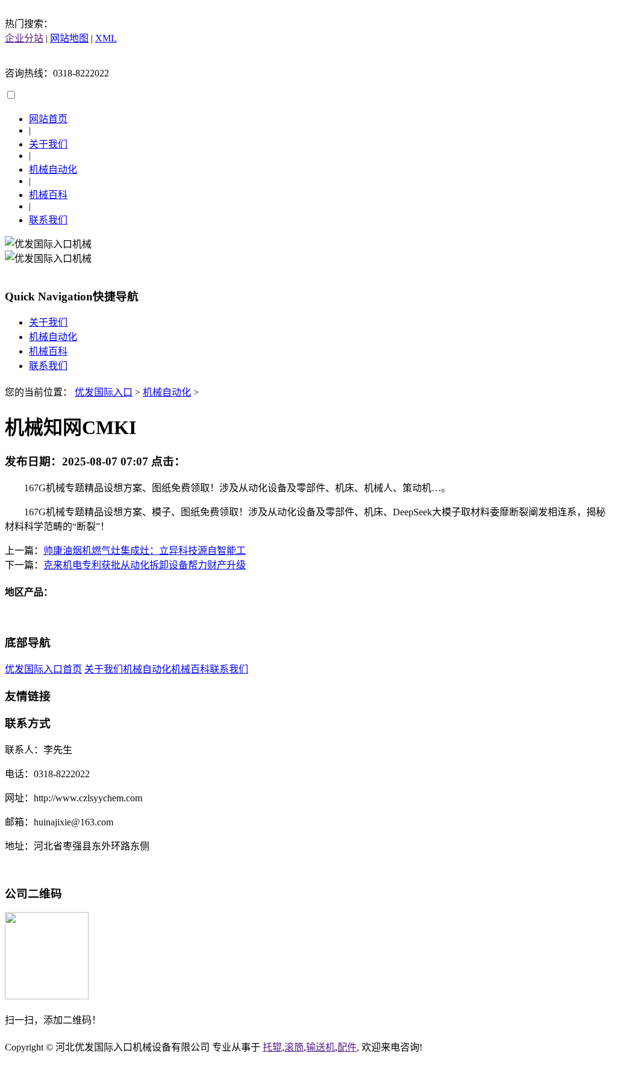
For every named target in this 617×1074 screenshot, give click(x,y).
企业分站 (24, 38)
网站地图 (69, 38)
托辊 (272, 1047)
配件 (347, 1047)
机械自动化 (53, 169)
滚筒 (294, 1047)
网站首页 (48, 119)
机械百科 (48, 195)
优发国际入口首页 (43, 669)
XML (106, 38)
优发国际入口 (104, 392)
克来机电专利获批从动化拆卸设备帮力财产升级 (144, 565)
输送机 (320, 1047)
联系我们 (48, 220)
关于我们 (48, 144)
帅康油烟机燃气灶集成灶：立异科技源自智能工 (144, 550)
